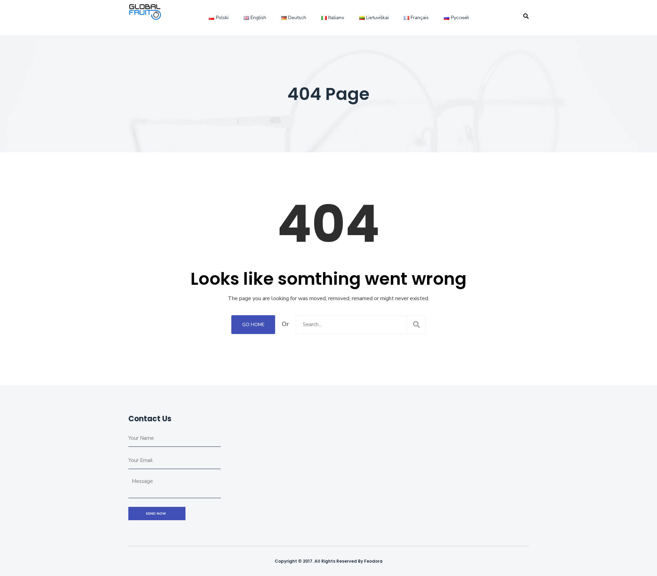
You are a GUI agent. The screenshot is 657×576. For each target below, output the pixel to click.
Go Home (253, 324)
